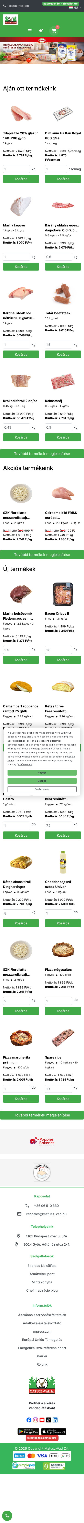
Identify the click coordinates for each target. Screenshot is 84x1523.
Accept (42, 772)
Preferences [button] (25, 764)
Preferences (42, 789)
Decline (42, 781)
